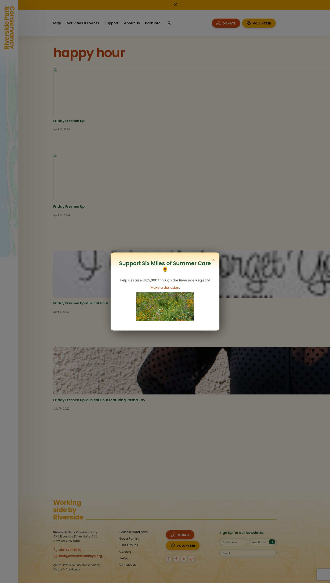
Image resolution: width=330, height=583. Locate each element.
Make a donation (164, 287)
